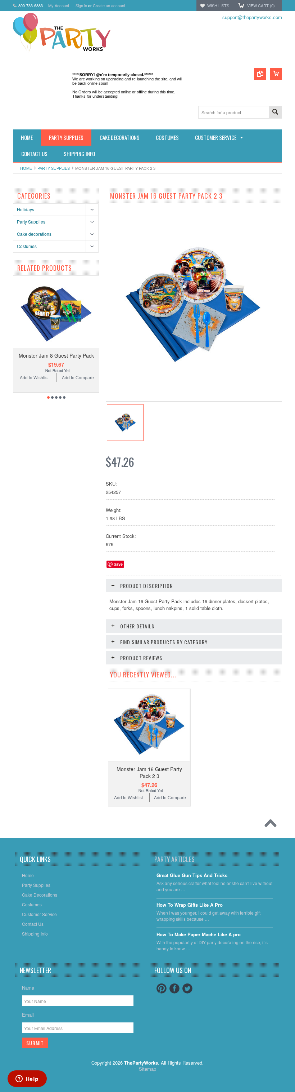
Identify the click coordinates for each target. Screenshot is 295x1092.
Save (118, 564)
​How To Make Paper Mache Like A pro (198, 935)
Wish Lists (218, 5)
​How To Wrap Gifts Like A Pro (189, 905)
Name (28, 987)
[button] (294, 1091)
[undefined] (192, 372)
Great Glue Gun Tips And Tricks (191, 875)
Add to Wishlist (34, 377)
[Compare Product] (260, 74)
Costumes (27, 246)
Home (26, 168)
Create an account (109, 5)
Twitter (187, 988)
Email (28, 1014)
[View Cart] (276, 74)
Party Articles (174, 859)
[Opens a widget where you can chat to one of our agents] (27, 1079)
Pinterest (161, 988)
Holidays (25, 209)
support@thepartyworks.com (252, 17)
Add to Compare (78, 377)
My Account (58, 5)
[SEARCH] (275, 112)
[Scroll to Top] (272, 825)
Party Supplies (53, 168)
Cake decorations (34, 234)
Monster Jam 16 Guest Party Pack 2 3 (149, 772)
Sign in (81, 5)
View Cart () (261, 5)
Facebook (174, 988)
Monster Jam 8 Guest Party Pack (56, 355)
